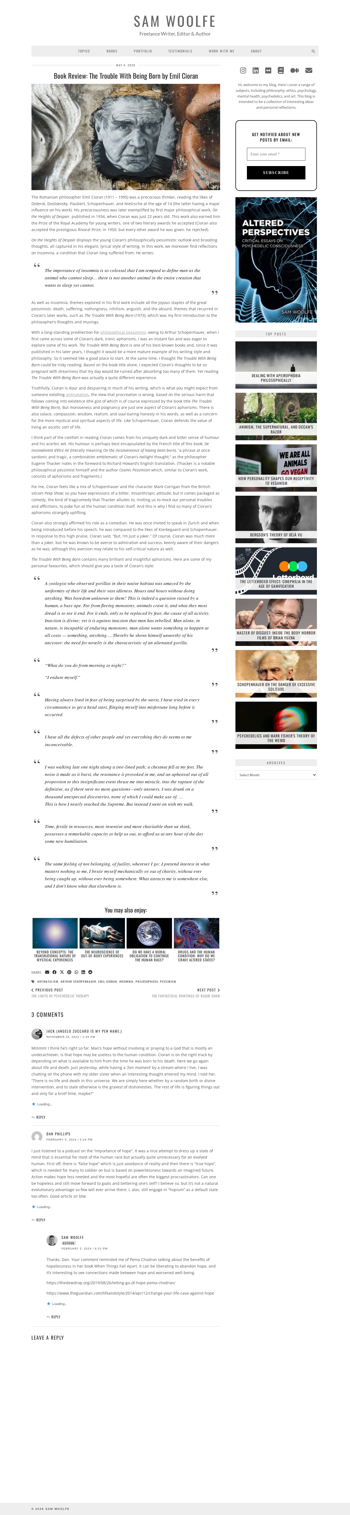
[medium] (294, 70)
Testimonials (180, 51)
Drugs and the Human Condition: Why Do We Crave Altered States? (196, 955)
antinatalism (77, 394)
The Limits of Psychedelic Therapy (60, 993)
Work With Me (222, 51)
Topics (84, 51)
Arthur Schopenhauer (78, 981)
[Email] (308, 70)
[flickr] (268, 70)
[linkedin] (256, 70)
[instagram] (243, 70)
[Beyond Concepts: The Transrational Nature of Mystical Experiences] (55, 933)
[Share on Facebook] (55, 972)
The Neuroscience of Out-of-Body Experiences (102, 953)
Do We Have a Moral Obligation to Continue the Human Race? (149, 955)
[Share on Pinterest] (69, 972)
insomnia (126, 981)
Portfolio (143, 51)
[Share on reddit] (90, 972)
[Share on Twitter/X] (62, 972)
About (256, 51)
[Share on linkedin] (83, 972)
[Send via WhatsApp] (76, 972)
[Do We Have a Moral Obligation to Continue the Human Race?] (149, 933)
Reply (40, 1117)
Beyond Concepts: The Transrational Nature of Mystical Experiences (55, 955)
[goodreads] (281, 70)
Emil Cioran (107, 981)
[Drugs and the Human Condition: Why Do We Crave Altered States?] (196, 933)
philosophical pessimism (123, 332)
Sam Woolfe (175, 20)
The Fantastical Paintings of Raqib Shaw (186, 993)
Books (112, 51)
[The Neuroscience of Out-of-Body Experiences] (102, 933)
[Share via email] (47, 972)
